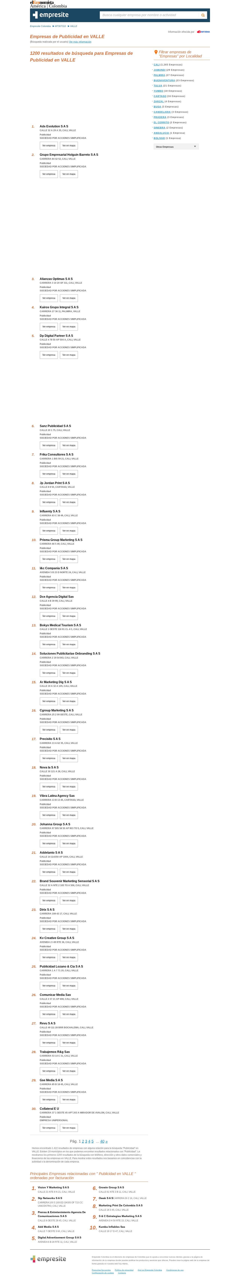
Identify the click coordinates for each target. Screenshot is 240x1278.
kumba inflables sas (112, 1226)
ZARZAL (159, 101)
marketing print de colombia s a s (120, 1205)
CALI (157, 64)
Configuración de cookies (103, 1273)
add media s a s (48, 1226)
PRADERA (160, 117)
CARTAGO (160, 96)
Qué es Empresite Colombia (150, 1270)
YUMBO (158, 91)
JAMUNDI (160, 70)
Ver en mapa (68, 145)
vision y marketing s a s (53, 1187)
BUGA (157, 106)
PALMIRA (159, 75)
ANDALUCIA (161, 133)
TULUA (158, 85)
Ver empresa (48, 145)
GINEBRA (160, 127)
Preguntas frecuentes (101, 1270)
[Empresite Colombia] (50, 18)
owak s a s (106, 1198)
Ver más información (80, 41)
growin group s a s (111, 1187)
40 (102, 1141)
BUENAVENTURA (164, 80)
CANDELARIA (162, 112)
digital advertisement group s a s (59, 1237)
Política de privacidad (124, 1270)
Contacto (122, 1273)
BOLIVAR (159, 138)
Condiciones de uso (175, 1270)
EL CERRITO (161, 122)
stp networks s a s (50, 1198)
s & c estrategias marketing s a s (120, 1216)
